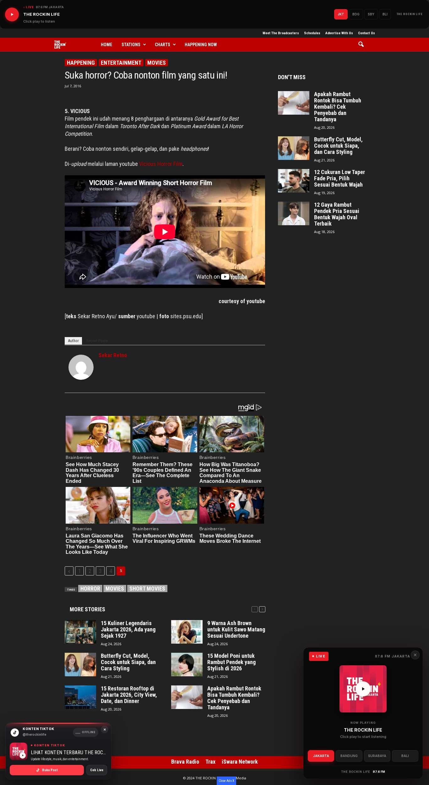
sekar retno (113, 355)
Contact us (366, 33)
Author (73, 340)
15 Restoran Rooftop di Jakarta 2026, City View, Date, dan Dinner (129, 694)
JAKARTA (321, 756)
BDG (356, 14)
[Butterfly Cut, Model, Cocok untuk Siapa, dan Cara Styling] (80, 664)
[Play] (12, 14)
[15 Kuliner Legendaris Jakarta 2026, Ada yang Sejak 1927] (80, 632)
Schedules (312, 33)
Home (106, 44)
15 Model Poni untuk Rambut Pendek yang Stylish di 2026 (231, 662)
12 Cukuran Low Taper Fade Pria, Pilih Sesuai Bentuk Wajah (339, 178)
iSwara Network (240, 761)
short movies (147, 588)
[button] (363, 45)
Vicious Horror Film (160, 164)
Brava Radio (185, 761)
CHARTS (162, 44)
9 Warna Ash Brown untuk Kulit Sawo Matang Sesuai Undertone (236, 629)
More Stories (87, 609)
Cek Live (96, 770)
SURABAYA (377, 756)
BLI (385, 14)
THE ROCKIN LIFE (410, 14)
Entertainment (121, 62)
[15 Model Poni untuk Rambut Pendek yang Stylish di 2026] (187, 664)
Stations (131, 44)
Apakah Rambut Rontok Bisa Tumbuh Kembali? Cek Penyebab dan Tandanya (234, 698)
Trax (210, 761)
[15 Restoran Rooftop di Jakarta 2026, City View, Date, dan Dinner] (80, 697)
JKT (341, 14)
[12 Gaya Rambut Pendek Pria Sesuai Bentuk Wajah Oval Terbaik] (293, 213)
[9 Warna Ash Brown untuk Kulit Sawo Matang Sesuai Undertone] (187, 632)
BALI (405, 756)
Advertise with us (339, 33)
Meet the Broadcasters (281, 33)
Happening (81, 62)
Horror (90, 588)
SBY (371, 14)
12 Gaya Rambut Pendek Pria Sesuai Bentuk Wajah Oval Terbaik (336, 214)
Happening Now (201, 44)
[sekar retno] (81, 367)
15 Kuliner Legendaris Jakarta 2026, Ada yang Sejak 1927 (128, 629)
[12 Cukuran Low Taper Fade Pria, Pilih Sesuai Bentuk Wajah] (293, 181)
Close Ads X (226, 781)
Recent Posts (97, 340)
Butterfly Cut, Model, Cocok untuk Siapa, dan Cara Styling (128, 662)
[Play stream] (363, 688)
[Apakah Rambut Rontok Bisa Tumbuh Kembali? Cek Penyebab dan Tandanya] (187, 697)
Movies (156, 62)
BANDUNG (349, 756)
